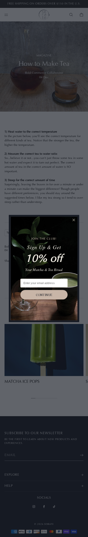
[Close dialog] (73, 220)
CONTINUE (44, 295)
